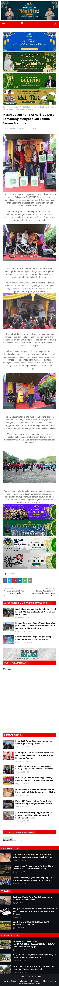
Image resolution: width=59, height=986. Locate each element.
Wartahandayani (23, 981)
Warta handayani (11, 128)
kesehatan (15, 107)
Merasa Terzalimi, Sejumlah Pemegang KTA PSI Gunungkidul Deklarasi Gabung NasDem (34, 879)
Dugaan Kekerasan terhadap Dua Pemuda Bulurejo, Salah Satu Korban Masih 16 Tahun (35, 790)
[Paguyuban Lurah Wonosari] (29, 519)
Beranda (6, 107)
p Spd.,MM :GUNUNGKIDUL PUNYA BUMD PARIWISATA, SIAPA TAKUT (31, 923)
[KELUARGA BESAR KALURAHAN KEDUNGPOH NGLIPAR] (29, 535)
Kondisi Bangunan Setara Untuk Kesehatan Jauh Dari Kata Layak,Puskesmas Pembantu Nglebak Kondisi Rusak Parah (35, 625)
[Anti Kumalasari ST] (29, 71)
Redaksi (30, 977)
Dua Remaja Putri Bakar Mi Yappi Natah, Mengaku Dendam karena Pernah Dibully (34, 779)
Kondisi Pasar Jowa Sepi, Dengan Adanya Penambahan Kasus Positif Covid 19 (33, 637)
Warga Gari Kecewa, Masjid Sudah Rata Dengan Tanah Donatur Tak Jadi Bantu (34, 956)
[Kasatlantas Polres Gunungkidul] (29, 104)
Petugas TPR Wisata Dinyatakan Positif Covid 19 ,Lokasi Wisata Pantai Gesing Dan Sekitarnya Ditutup (35, 911)
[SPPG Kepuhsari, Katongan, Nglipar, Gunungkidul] (29, 552)
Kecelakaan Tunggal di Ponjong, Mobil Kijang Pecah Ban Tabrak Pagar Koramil (33, 967)
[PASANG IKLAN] (29, 659)
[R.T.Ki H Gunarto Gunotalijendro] (29, 88)
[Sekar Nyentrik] (29, 568)
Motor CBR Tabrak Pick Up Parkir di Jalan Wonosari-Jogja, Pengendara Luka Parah (33, 802)
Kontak (38, 977)
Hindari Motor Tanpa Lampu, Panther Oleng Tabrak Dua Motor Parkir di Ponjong (33, 867)
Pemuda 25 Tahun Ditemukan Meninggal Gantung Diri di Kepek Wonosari (34, 742)
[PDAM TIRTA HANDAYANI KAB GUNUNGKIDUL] (29, 51)
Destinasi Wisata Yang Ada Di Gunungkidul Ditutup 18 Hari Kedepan (32, 898)
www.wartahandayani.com (29, 983)
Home (21, 977)
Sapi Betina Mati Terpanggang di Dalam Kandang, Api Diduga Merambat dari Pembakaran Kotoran (33, 815)
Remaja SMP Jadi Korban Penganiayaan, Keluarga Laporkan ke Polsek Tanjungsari (34, 767)
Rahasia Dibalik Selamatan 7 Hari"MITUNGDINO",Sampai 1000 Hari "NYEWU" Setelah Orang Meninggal (34, 944)
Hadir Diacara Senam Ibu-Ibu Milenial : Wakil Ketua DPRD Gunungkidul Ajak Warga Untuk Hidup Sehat (35, 612)
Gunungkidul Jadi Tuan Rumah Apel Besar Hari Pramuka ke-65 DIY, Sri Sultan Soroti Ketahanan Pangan (34, 755)
